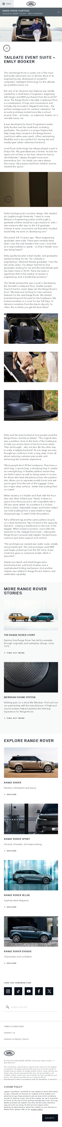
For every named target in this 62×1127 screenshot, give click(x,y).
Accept (50, 1118)
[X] (49, 991)
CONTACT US (9, 1033)
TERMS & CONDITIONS (14, 1026)
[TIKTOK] (18, 991)
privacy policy (37, 1109)
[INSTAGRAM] (8, 991)
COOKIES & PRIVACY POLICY (16, 1039)
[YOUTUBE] (29, 991)
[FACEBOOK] (39, 991)
